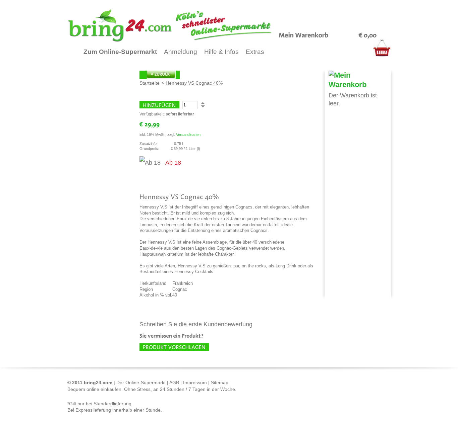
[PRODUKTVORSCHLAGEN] (174, 347)
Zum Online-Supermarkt (120, 51)
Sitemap (219, 382)
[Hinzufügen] (159, 104)
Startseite (149, 83)
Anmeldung (180, 51)
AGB (174, 382)
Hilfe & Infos (221, 51)
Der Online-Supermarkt (141, 382)
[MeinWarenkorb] (304, 34)
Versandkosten (188, 135)
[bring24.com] (186, 25)
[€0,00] (368, 34)
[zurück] (159, 75)
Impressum (195, 382)
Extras (255, 51)
